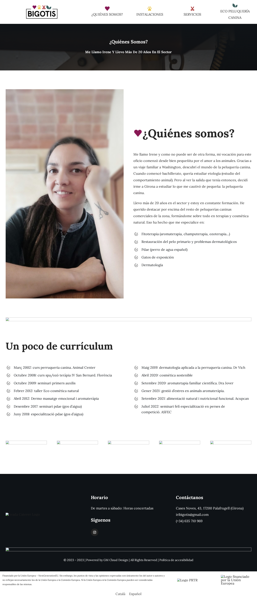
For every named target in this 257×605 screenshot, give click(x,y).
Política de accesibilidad (176, 560)
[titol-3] (128, 442)
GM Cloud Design (115, 560)
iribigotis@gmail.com (192, 514)
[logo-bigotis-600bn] (23, 514)
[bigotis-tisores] (192, 7)
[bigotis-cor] (107, 7)
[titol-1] (26, 442)
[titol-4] (179, 442)
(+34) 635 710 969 (189, 521)
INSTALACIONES (149, 14)
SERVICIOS (192, 14)
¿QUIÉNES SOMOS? (107, 14)
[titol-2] (77, 442)
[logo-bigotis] (42, 6)
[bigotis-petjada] (150, 7)
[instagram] (94, 532)
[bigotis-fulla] (235, 4)
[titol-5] (231, 442)
